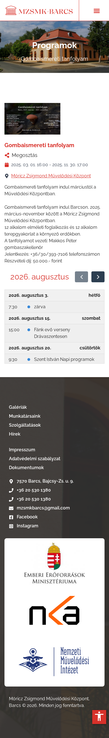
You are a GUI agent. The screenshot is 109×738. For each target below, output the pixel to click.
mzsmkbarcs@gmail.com (43, 508)
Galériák (18, 407)
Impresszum (22, 449)
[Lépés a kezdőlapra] (39, 10)
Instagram (27, 525)
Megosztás (24, 155)
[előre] (98, 277)
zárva (40, 306)
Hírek (14, 434)
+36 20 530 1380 (34, 490)
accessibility (99, 716)
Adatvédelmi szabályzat (34, 458)
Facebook (27, 517)
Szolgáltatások (25, 425)
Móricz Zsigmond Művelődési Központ (51, 175)
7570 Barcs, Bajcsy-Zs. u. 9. (45, 481)
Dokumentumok (26, 467)
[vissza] (81, 277)
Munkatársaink (25, 416)
